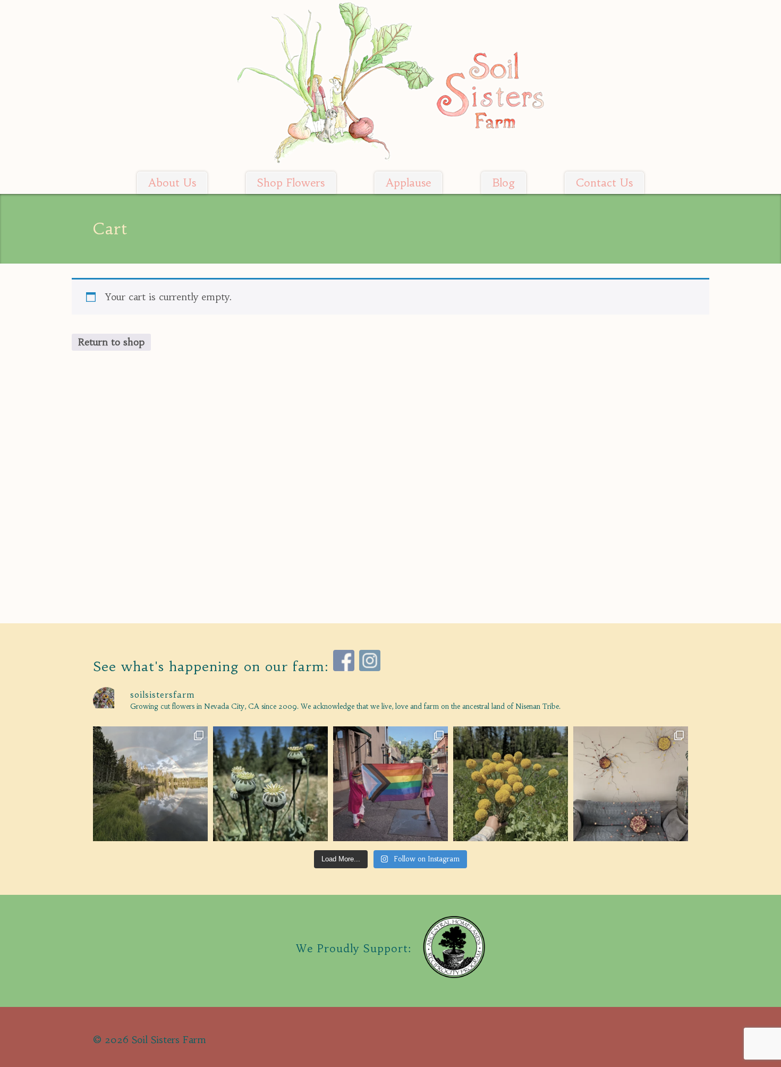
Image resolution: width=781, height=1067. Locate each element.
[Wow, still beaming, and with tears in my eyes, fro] (390, 783)
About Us (172, 182)
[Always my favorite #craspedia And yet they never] (510, 783)
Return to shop (111, 342)
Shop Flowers (291, 182)
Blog (504, 182)
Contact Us (604, 182)
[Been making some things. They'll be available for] (630, 783)
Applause (408, 182)
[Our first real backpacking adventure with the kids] (150, 783)
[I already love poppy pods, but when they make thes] (270, 783)
